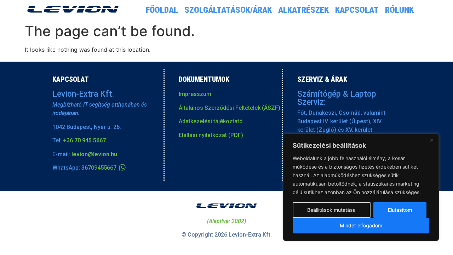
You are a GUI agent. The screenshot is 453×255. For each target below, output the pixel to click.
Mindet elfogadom (361, 225)
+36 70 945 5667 (84, 140)
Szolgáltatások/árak (228, 10)
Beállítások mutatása (331, 210)
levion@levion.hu (94, 154)
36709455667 (98, 167)
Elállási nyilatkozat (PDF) (211, 135)
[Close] (431, 140)
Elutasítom (400, 210)
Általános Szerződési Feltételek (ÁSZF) (229, 107)
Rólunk (399, 10)
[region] (361, 187)
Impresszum (195, 94)
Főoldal (162, 10)
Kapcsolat (357, 10)
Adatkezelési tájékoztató (211, 121)
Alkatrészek (303, 10)
